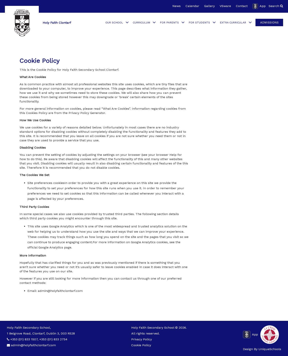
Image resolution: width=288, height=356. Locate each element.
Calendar (192, 6)
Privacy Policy (141, 339)
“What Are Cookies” (115, 108)
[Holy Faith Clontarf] (22, 23)
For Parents (169, 22)
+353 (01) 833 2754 (53, 339)
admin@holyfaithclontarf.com (33, 345)
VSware (225, 6)
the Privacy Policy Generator (84, 113)
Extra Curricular (233, 22)
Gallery (209, 6)
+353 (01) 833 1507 (24, 339)
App (263, 6)
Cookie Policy (141, 345)
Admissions (269, 22)
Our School (114, 22)
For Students (199, 22)
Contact (242, 6)
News (176, 6)
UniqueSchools (269, 349)
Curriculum (141, 22)
